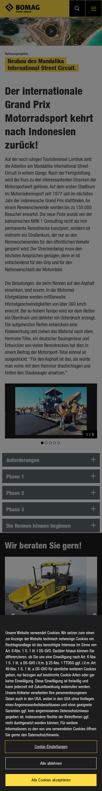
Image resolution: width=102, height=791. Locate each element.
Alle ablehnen (51, 763)
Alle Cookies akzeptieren (51, 779)
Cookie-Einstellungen (51, 746)
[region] (51, 703)
